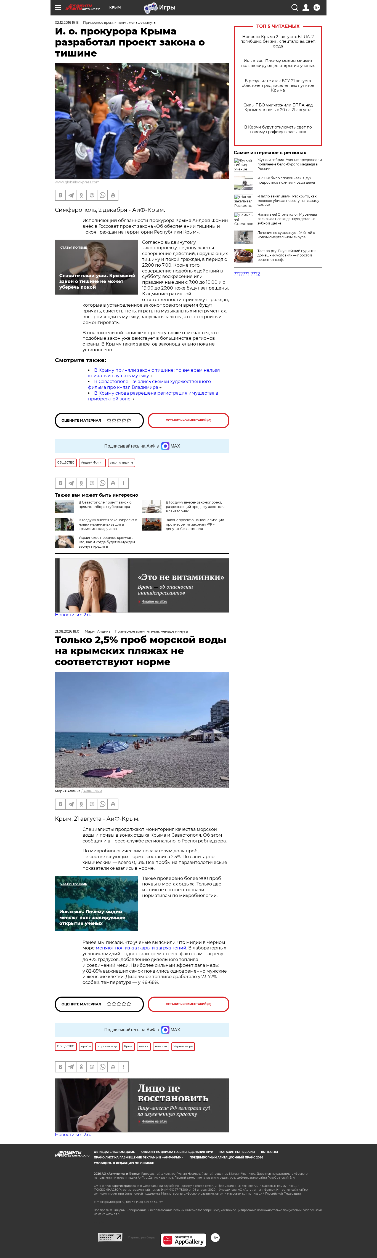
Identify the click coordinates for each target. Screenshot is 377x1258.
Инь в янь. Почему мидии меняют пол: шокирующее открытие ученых (278, 63)
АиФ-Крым (92, 791)
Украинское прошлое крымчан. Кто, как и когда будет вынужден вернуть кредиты (107, 542)
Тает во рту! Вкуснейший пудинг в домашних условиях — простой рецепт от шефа (286, 255)
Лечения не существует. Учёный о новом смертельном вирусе (286, 235)
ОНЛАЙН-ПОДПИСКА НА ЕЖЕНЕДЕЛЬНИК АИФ (177, 1152)
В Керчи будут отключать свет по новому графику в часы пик (278, 129)
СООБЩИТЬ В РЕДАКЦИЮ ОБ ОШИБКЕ (124, 1163)
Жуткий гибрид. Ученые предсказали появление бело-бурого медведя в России (289, 164)
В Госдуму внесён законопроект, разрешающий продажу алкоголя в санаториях (195, 506)
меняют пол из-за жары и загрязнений (141, 948)
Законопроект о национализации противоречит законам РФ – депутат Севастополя (195, 524)
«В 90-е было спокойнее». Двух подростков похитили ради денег (286, 180)
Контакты (269, 1152)
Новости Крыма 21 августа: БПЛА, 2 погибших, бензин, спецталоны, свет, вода (277, 41)
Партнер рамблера (141, 1237)
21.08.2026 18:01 (67, 631)
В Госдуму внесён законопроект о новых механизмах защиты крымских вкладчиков (108, 524)
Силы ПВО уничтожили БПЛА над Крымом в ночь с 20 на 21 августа (278, 107)
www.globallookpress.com (77, 182)
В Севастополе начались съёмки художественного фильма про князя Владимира (149, 384)
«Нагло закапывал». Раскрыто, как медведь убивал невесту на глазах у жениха (288, 200)
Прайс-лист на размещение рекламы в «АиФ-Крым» (138, 1157)
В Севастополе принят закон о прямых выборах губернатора (105, 504)
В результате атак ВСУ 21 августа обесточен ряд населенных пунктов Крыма (278, 86)
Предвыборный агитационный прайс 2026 (226, 1157)
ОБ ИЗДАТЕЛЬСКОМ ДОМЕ (114, 1152)
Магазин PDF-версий (237, 1152)
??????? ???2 (247, 274)
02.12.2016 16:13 (67, 22)
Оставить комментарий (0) (188, 420)
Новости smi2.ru (73, 614)
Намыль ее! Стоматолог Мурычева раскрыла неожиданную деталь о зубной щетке (287, 218)
